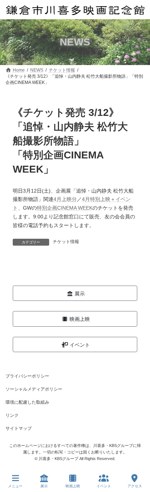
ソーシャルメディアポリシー (33, 389)
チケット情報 (66, 241)
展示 (44, 486)
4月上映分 (65, 199)
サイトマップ (18, 428)
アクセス (134, 486)
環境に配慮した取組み (27, 402)
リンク (12, 415)
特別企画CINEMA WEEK (64, 208)
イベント (103, 486)
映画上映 (73, 486)
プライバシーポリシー (27, 376)
